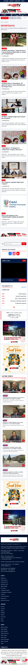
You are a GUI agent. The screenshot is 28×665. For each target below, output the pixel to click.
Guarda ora (22, 280)
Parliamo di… (4, 598)
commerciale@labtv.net (9, 571)
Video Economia (5, 633)
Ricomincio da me (5, 600)
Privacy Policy (4, 580)
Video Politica (4, 629)
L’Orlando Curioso (5, 590)
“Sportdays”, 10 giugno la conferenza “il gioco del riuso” (12, 148)
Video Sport (3, 637)
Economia (3, 616)
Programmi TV (4, 582)
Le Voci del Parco (5, 596)
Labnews (3, 594)
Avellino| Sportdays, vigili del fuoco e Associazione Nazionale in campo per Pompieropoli (14, 52)
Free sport (3, 588)
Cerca (22, 1)
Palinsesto (3, 578)
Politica (2, 610)
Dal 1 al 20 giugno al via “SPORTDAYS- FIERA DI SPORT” (13, 216)
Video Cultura (4, 635)
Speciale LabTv (4, 584)
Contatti (11, 1)
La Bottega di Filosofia (6, 592)
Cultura (2, 614)
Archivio (3, 606)
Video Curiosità (4, 641)
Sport (3, 180)
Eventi (3, 213)
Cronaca (3, 608)
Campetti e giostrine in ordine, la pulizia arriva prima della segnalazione (13, 472)
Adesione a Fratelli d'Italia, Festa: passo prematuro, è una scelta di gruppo (13, 423)
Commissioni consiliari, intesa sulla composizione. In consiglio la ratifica (12, 448)
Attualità (4, 48)
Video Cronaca (4, 627)
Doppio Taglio (4, 586)
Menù (4, 14)
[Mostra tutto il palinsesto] (14, 307)
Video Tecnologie (5, 639)
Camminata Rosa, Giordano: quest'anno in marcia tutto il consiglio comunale (13, 398)
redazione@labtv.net (6, 565)
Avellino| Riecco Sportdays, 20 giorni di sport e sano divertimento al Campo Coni (13, 85)
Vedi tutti (24, 287)
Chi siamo (6, 1)
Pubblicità (17, 1)
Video (2, 643)
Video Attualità (4, 631)
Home (2, 22)
